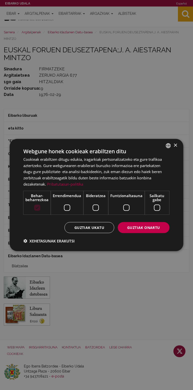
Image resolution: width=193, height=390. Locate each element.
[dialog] (96, 195)
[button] (49, 241)
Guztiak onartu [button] (143, 227)
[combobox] (168, 145)
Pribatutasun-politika (65, 183)
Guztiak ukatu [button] (89, 227)
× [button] (175, 145)
